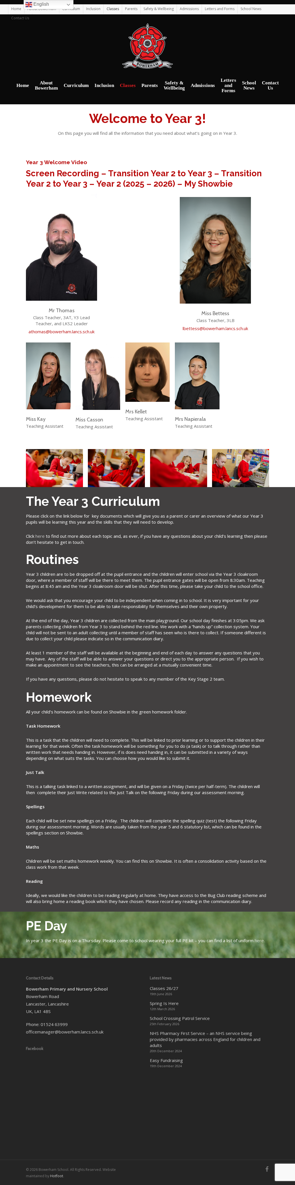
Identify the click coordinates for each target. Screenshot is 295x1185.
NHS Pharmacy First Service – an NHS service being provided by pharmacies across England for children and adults (205, 1039)
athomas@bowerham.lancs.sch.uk (61, 331)
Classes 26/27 (164, 988)
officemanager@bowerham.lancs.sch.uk (64, 1032)
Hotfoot (56, 1175)
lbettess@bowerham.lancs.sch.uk (215, 328)
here (40, 536)
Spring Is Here (164, 1003)
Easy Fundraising (166, 1060)
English (40, 4)
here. (260, 940)
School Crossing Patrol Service (180, 1018)
